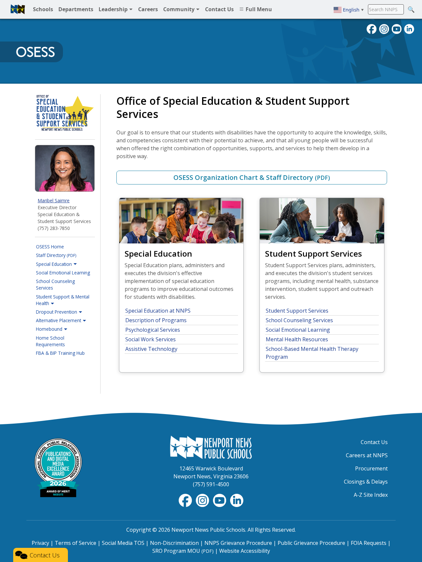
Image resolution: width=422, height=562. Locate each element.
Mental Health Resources (297, 339)
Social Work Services (150, 339)
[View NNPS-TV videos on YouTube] (220, 500)
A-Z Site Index (371, 494)
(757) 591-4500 (211, 484)
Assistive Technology (151, 348)
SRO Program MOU (183, 550)
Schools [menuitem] (43, 9)
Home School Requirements (50, 341)
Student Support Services (297, 310)
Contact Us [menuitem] (219, 9)
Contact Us (374, 442)
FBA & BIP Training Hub (60, 353)
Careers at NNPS (367, 455)
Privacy (40, 543)
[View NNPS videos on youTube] (397, 28)
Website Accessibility (244, 550)
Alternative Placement (59, 320)
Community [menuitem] (179, 9)
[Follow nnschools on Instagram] (384, 28)
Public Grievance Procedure (311, 543)
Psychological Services (152, 329)
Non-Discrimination (174, 543)
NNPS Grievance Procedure (238, 543)
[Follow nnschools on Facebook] (372, 28)
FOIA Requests (368, 543)
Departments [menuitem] (75, 9)
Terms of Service (75, 543)
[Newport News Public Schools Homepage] (211, 446)
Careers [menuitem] (148, 9)
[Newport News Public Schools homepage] (18, 9)
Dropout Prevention (57, 312)
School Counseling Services (55, 284)
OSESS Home (50, 246)
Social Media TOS (123, 543)
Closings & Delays (366, 481)
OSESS (35, 52)
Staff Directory (56, 255)
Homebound (50, 329)
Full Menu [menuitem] (258, 9)
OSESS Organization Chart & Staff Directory (251, 177)
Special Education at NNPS (158, 310)
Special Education (54, 264)
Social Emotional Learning (63, 272)
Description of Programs (156, 320)
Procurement (371, 468)
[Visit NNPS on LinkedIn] (409, 28)
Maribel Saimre (54, 200)
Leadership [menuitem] (114, 9)
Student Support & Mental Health (62, 300)
